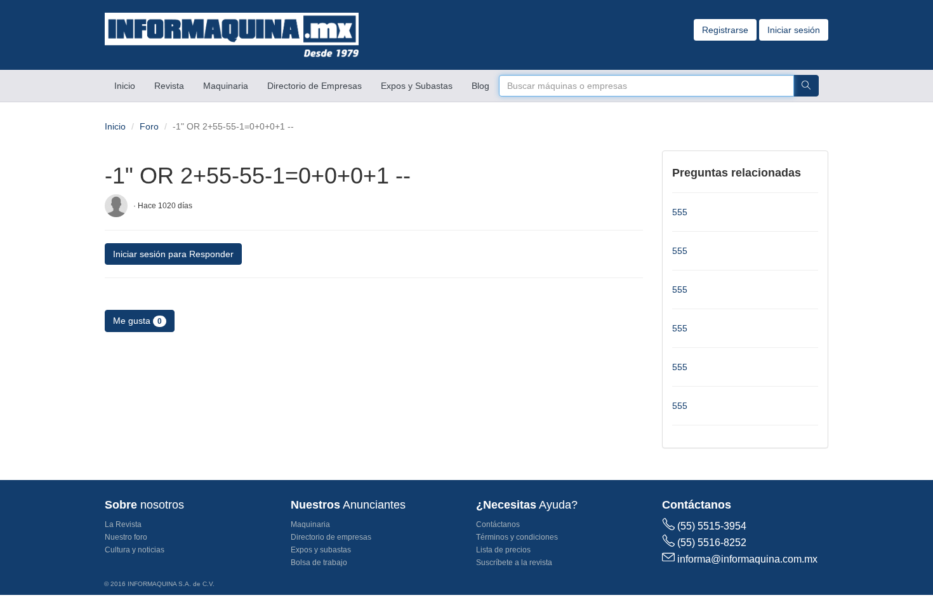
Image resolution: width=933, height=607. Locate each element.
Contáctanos (498, 524)
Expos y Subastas (417, 86)
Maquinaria (225, 86)
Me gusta (137, 321)
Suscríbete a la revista (514, 562)
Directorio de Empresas (314, 86)
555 (679, 212)
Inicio (129, 85)
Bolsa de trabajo (319, 562)
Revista (169, 86)
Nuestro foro (126, 537)
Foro (149, 126)
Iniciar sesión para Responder (173, 254)
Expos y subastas (321, 549)
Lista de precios (503, 549)
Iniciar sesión (793, 30)
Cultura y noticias (134, 549)
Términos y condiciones (517, 537)
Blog (480, 86)
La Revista (123, 524)
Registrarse (725, 30)
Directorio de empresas (331, 537)
